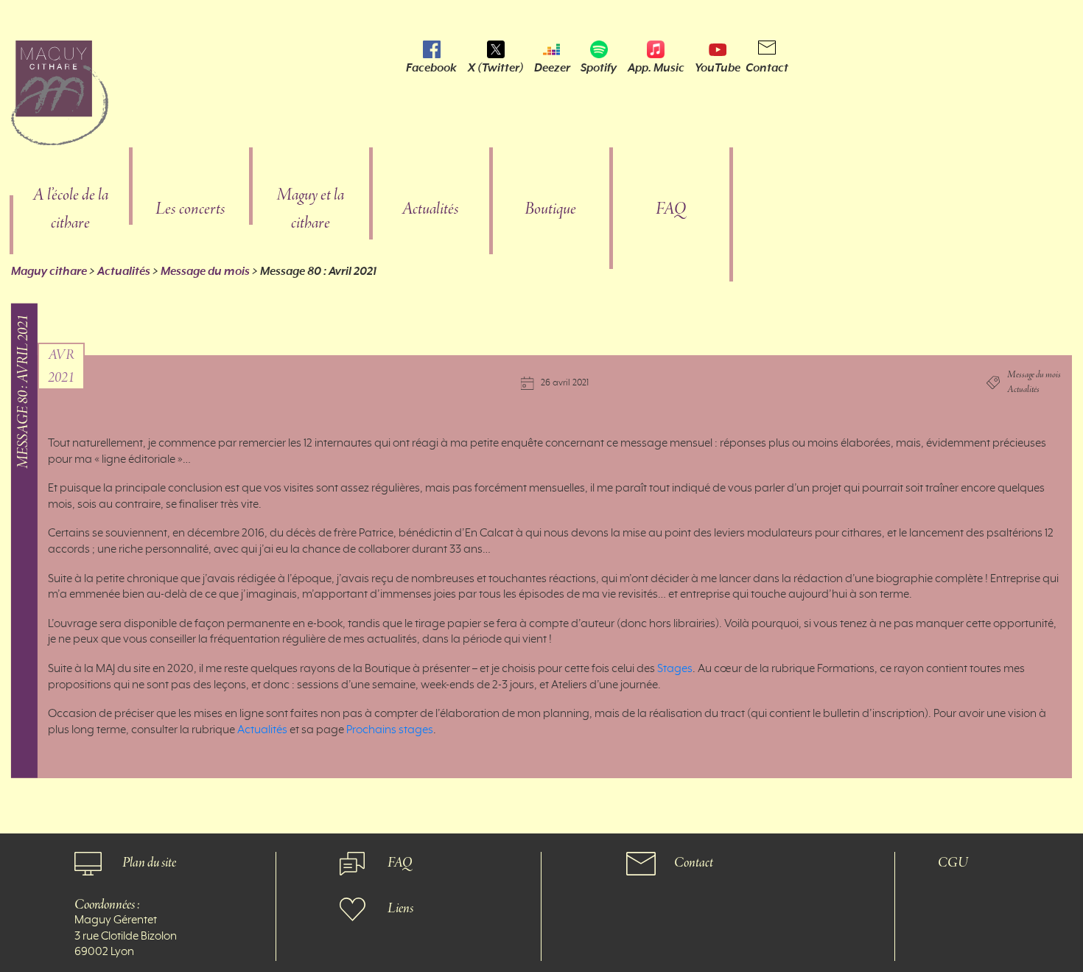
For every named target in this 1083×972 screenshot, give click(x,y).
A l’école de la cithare (70, 209)
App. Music (656, 67)
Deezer (552, 67)
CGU (953, 863)
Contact (767, 67)
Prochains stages (389, 730)
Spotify (599, 67)
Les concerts (190, 209)
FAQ (671, 209)
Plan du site (149, 863)
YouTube (717, 67)
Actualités (430, 209)
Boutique (550, 209)
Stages (674, 669)
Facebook (431, 67)
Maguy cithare (49, 271)
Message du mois (205, 271)
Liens (400, 909)
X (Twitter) (496, 67)
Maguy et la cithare (310, 209)
